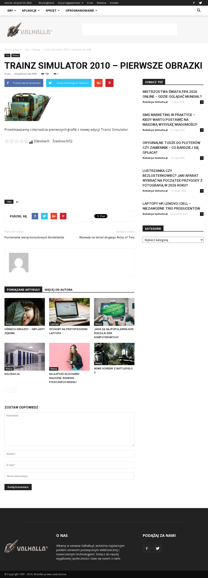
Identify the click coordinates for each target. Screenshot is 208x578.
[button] (199, 10)
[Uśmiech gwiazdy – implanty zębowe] (24, 312)
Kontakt (114, 2)
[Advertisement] (129, 29)
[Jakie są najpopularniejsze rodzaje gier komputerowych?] (114, 312)
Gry (10, 10)
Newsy (16, 55)
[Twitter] (200, 3)
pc (17, 201)
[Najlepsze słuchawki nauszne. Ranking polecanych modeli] (69, 357)
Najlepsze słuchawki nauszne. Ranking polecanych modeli (64, 378)
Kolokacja (12, 373)
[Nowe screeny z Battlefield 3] (114, 354)
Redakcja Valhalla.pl (155, 101)
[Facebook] (194, 3)
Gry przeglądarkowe (69, 2)
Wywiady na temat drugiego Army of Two (106, 237)
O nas (90, 2)
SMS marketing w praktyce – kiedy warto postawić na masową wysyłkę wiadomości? (170, 120)
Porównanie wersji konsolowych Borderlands (34, 237)
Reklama (101, 2)
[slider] (16, 140)
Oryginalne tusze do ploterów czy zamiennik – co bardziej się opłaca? (171, 147)
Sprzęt (51, 10)
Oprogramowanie (80, 10)
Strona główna (46, 2)
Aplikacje (29, 10)
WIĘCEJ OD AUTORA (59, 290)
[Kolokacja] (24, 357)
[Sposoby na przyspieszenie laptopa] (69, 312)
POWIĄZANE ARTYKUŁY (23, 290)
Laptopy (54, 324)
